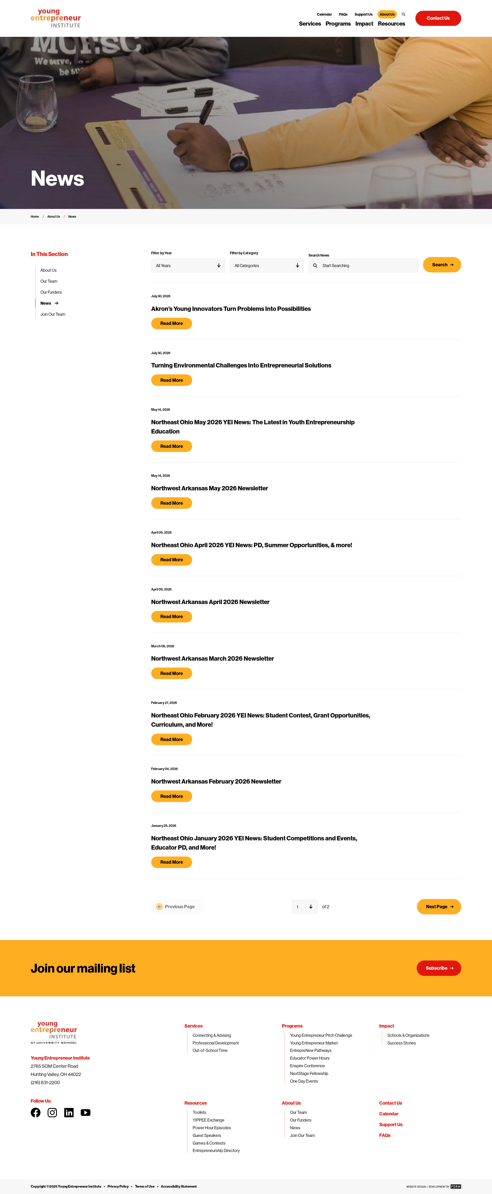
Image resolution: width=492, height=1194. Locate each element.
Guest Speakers (207, 1135)
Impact (364, 23)
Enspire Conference (307, 1065)
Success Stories (401, 1042)
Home (35, 216)
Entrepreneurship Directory (216, 1150)
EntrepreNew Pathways (311, 1050)
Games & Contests (209, 1143)
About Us (387, 14)
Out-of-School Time (210, 1050)
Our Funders (51, 292)
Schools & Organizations (408, 1035)
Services (310, 23)
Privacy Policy (118, 1186)
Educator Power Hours (310, 1058)
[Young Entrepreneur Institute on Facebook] (35, 1112)
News (45, 303)
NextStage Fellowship (309, 1073)
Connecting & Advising (212, 1035)
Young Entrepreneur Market (314, 1042)
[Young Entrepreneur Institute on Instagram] (52, 1112)
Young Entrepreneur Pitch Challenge (321, 1035)
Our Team (48, 281)
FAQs (343, 14)
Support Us (364, 14)
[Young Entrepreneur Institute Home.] (56, 18)
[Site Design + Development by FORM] (433, 1186)
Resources (391, 23)
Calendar (324, 14)
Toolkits (199, 1112)
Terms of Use (145, 1186)
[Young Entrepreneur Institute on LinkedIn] (69, 1112)
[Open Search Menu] (403, 14)
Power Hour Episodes (212, 1127)
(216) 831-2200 (45, 1082)
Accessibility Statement (179, 1186)
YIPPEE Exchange (208, 1120)
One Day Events (304, 1081)
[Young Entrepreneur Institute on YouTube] (85, 1112)
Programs (338, 23)
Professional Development (216, 1042)
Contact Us (390, 1103)
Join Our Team (52, 314)
